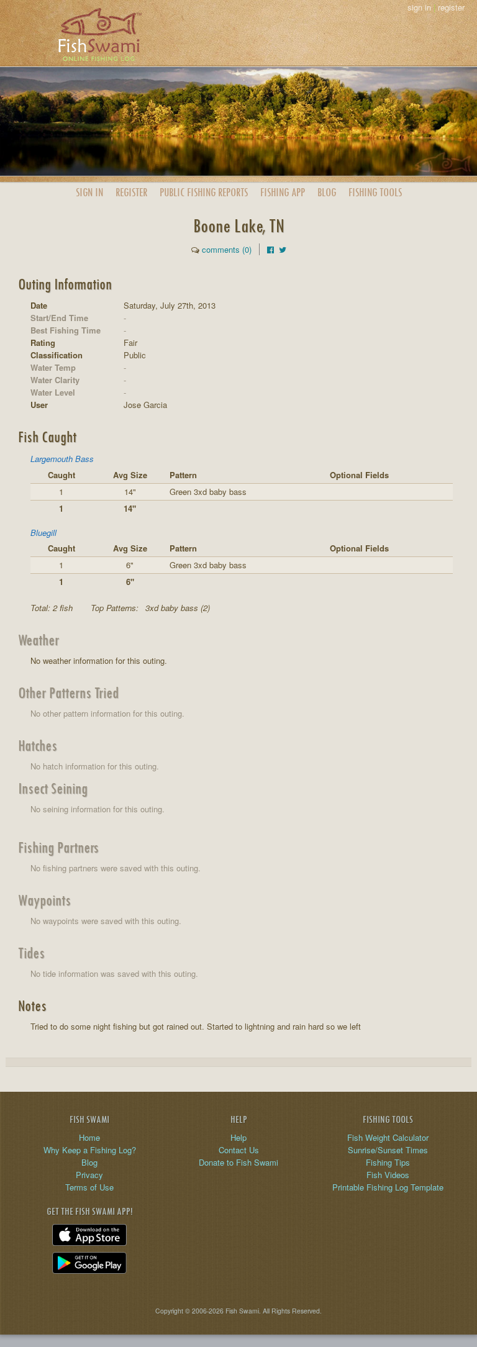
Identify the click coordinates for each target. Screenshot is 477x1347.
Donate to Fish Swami (238, 1162)
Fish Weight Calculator (388, 1137)
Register (131, 192)
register (451, 7)
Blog (326, 192)
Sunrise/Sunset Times (388, 1150)
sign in (419, 7)
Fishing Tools (375, 192)
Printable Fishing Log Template (387, 1187)
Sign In (89, 192)
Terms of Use (89, 1187)
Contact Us (239, 1150)
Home (89, 1137)
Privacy (89, 1175)
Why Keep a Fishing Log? (89, 1150)
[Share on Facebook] (270, 249)
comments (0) (227, 249)
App (282, 192)
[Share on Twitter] (282, 249)
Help (238, 1137)
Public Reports (204, 192)
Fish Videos (387, 1175)
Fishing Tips (388, 1162)
